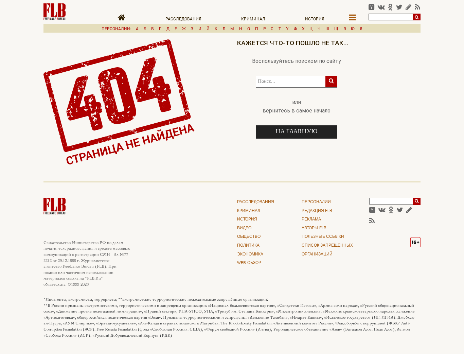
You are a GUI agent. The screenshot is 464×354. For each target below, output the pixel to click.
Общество (249, 237)
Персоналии (316, 202)
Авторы (314, 228)
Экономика (250, 254)
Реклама (311, 219)
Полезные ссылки (323, 237)
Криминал (253, 18)
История (314, 18)
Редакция (317, 211)
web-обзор (249, 263)
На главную (296, 131)
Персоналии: (116, 28)
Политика (248, 246)
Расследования (183, 18)
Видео (244, 228)
